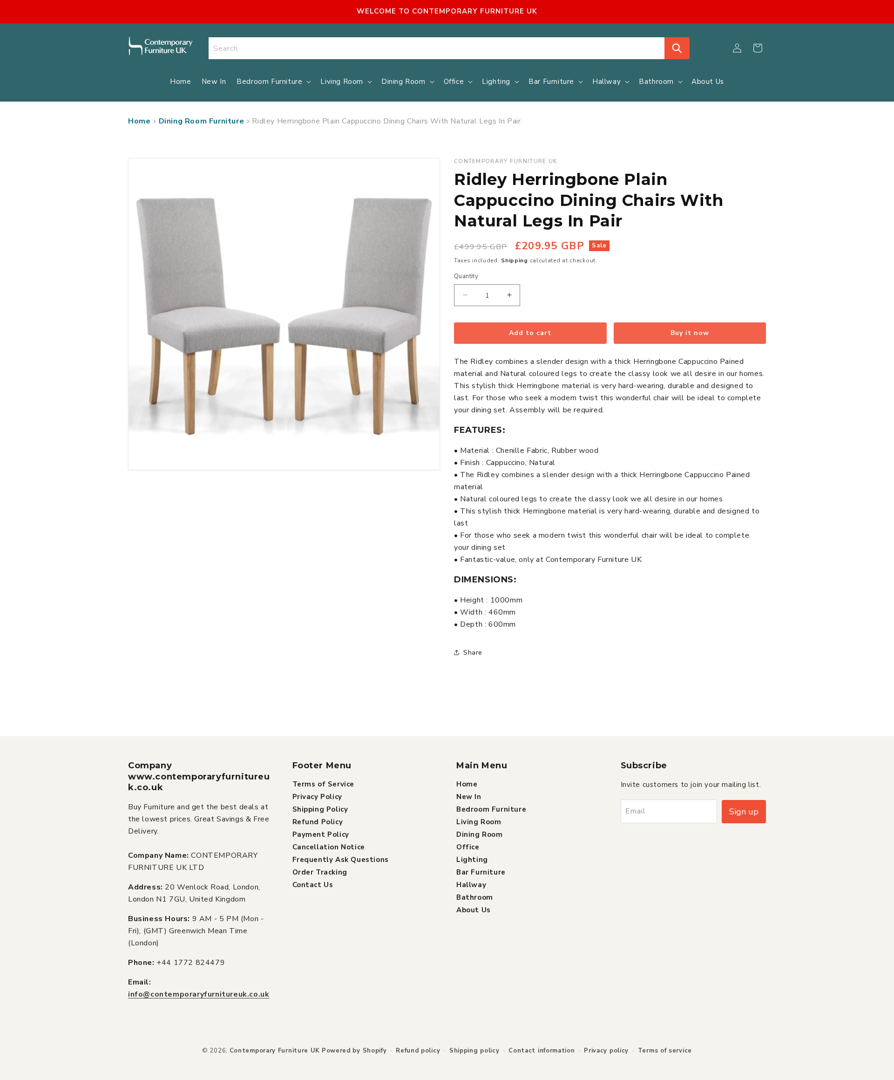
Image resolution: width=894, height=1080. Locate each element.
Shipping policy (474, 1050)
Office (468, 846)
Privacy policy (606, 1050)
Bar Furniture (481, 871)
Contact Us (312, 884)
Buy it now (689, 332)
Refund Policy (317, 821)
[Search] (677, 48)
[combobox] (437, 48)
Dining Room (479, 834)
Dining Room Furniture (201, 121)
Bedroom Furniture (491, 808)
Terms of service (665, 1050)
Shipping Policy (320, 808)
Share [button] (472, 652)
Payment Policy (320, 834)
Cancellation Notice (328, 846)
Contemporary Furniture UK (275, 1050)
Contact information (541, 1050)
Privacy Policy (317, 796)
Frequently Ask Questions (340, 859)
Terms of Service (323, 783)
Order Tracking (319, 871)
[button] (757, 48)
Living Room (478, 821)
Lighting (472, 859)
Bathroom (474, 897)
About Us (473, 909)
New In (468, 796)
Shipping (514, 260)
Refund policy (418, 1050)
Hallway (471, 884)
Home (139, 121)
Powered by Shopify (354, 1050)
